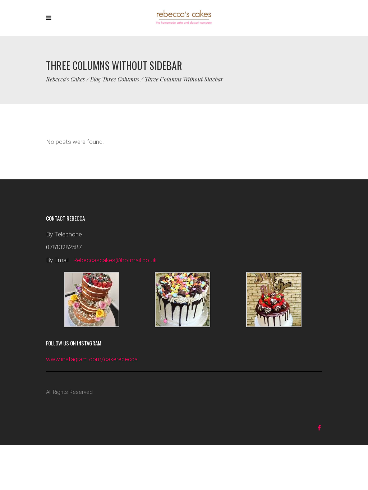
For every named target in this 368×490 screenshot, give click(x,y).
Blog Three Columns (114, 79)
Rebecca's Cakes (65, 79)
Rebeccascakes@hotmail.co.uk (115, 260)
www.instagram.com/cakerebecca (92, 359)
